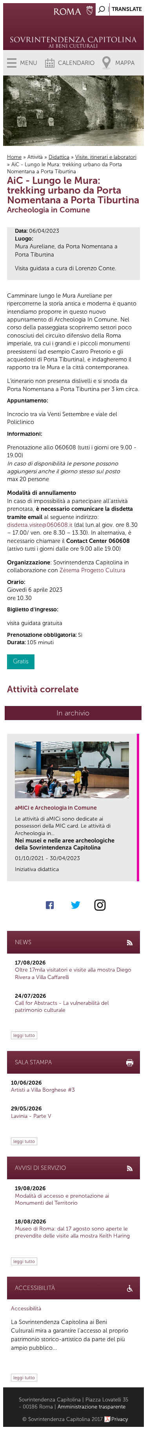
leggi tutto (24, 1035)
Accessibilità (26, 1308)
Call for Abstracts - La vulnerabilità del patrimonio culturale (62, 1006)
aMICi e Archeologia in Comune (56, 808)
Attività (35, 157)
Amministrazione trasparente (91, 1407)
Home (14, 157)
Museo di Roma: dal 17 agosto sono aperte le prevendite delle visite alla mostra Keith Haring (72, 1232)
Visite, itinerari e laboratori (105, 157)
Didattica (59, 157)
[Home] (73, 31)
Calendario (76, 62)
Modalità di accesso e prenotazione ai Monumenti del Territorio (62, 1199)
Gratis (21, 661)
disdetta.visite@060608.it (40, 524)
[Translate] (118, 7)
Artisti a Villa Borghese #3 (43, 1090)
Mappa (124, 62)
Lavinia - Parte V (31, 1116)
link (133, 872)
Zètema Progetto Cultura (92, 570)
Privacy (119, 1419)
